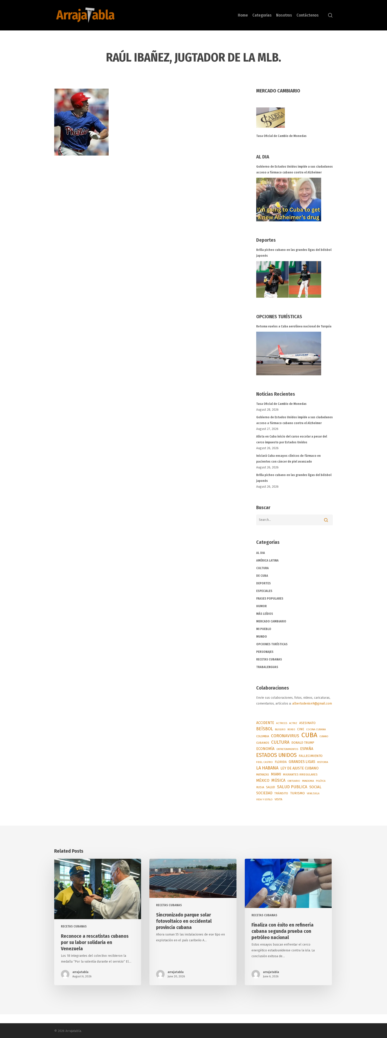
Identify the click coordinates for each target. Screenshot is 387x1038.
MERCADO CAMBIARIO (271, 621)
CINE (300, 729)
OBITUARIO (293, 780)
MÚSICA (278, 780)
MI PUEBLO (263, 629)
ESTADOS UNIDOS (276, 755)
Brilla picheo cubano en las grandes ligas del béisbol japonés (293, 253)
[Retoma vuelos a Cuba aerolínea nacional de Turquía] (288, 353)
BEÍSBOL (264, 728)
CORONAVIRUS (285, 735)
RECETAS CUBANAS (269, 659)
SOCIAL (315, 787)
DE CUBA (262, 576)
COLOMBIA (262, 736)
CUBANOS (262, 743)
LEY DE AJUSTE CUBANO (299, 768)
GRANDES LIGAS (302, 762)
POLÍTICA (320, 781)
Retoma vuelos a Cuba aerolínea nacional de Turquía (293, 326)
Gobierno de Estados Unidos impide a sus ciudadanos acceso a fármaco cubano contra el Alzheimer (294, 169)
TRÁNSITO (281, 793)
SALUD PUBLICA (292, 786)
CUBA (309, 735)
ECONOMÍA (265, 748)
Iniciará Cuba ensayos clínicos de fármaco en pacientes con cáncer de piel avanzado (288, 458)
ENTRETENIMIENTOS (287, 749)
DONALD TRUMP (302, 743)
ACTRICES (281, 723)
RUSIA (260, 787)
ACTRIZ (293, 723)
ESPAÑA (306, 748)
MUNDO (261, 637)
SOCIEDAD (264, 793)
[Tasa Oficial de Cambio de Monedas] (294, 120)
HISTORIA (322, 762)
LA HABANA (267, 768)
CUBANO (323, 736)
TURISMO (297, 793)
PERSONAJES (264, 652)
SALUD (270, 787)
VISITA (278, 799)
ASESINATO (307, 723)
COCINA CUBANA (316, 729)
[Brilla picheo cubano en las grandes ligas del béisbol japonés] (288, 279)
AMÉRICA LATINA (267, 560)
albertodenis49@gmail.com (312, 703)
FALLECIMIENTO (310, 756)
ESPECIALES (264, 591)
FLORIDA (281, 762)
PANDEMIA (308, 780)
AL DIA (260, 553)
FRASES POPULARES (269, 598)
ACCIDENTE (265, 723)
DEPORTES (263, 583)
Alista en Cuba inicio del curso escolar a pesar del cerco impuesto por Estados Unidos (291, 439)
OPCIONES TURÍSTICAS (272, 644)
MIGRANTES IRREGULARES (300, 774)
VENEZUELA (313, 793)
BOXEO (291, 729)
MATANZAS (262, 774)
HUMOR (261, 606)
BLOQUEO (280, 729)
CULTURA (262, 568)
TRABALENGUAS (267, 667)
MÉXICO (262, 780)
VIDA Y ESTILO (264, 799)
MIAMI (276, 774)
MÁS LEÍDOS (264, 614)
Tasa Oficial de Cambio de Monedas (281, 136)
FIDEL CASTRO (264, 762)
